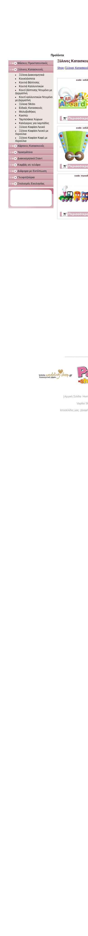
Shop (60, 67)
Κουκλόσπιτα (27, 78)
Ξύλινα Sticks (27, 104)
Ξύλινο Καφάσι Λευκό (32, 127)
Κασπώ (23, 115)
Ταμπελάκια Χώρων (30, 119)
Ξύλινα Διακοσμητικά (31, 74)
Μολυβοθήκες (27, 111)
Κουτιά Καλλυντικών (31, 86)
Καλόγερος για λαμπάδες (34, 123)
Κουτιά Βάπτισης (29, 82)
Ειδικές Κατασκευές (30, 107)
